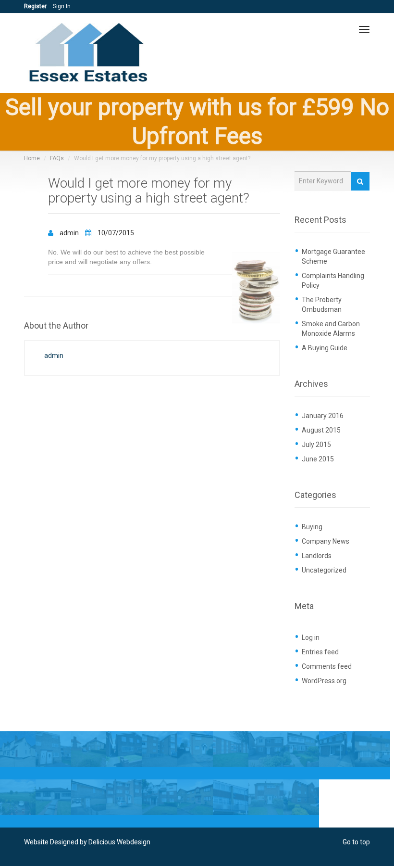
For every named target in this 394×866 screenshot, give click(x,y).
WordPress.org (324, 681)
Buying (312, 527)
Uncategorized (324, 570)
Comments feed (327, 666)
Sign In (62, 6)
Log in (311, 637)
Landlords (317, 556)
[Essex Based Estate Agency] (90, 53)
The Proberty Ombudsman (322, 304)
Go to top (356, 842)
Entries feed (320, 652)
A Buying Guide (324, 348)
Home (32, 158)
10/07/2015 (115, 233)
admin (69, 233)
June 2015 (318, 459)
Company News (325, 541)
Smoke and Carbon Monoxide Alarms (331, 328)
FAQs (57, 158)
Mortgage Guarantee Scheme (333, 256)
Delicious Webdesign (119, 842)
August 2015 (321, 430)
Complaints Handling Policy (333, 280)
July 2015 (316, 444)
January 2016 (323, 416)
